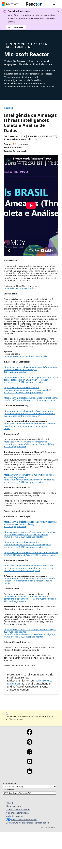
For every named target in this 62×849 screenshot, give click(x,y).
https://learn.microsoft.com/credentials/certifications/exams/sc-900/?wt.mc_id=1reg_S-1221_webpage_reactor (31, 399)
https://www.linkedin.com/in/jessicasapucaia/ (26, 356)
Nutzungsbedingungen (17, 812)
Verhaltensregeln (14, 816)
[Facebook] (29, 734)
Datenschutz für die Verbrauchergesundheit (27, 822)
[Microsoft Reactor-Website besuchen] (34, 4)
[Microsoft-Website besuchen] (10, 4)
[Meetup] (29, 743)
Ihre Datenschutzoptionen (24, 819)
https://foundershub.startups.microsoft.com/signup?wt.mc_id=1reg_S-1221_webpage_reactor (29, 480)
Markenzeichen (13, 806)
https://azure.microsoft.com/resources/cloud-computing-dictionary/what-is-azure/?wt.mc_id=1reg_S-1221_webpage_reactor (30, 444)
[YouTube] (29, 763)
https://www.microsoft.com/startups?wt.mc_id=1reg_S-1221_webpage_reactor (30, 476)
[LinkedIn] (29, 773)
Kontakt (9, 802)
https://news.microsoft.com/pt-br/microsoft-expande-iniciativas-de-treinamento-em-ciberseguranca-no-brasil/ (30, 426)
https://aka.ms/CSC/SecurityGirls (19, 288)
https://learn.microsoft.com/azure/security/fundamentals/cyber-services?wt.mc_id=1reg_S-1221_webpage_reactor (31, 369)
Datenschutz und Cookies (18, 809)
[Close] (58, 11)
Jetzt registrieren (15, 27)
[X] (29, 753)
